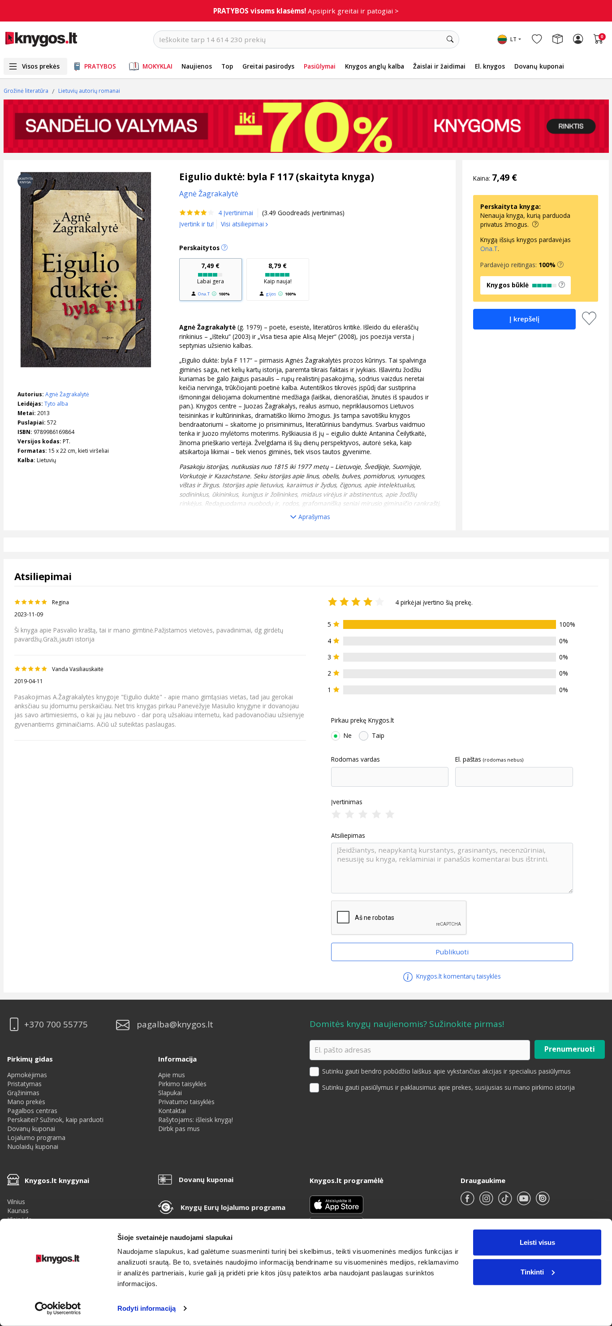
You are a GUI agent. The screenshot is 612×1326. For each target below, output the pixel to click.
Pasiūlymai (320, 66)
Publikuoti (452, 951)
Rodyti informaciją (146, 1308)
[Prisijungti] (578, 39)
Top (227, 66)
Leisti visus (537, 1242)
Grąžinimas (23, 1092)
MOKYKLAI (157, 66)
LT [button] (513, 39)
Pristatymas (24, 1083)
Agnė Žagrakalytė (67, 394)
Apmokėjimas (27, 1074)
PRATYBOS (100, 66)
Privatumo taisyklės (186, 1101)
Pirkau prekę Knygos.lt (362, 720)
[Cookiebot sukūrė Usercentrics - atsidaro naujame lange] (58, 1308)
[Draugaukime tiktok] (505, 1202)
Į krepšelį (524, 318)
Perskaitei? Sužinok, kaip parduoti (55, 1119)
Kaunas (18, 1210)
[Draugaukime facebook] (468, 1202)
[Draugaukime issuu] (542, 1202)
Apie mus (171, 1074)
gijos (271, 294)
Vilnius (16, 1201)
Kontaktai (172, 1110)
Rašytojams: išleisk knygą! (195, 1119)
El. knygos (490, 66)
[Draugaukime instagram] (487, 1202)
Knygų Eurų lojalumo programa (233, 1207)
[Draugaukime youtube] (524, 1202)
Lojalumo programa (36, 1137)
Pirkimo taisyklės (182, 1083)
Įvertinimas (346, 802)
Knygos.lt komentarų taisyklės (457, 976)
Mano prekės (26, 1101)
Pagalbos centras (32, 1110)
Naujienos (196, 66)
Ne (348, 736)
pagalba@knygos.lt (175, 1024)
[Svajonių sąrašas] (537, 39)
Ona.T (204, 294)
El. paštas (468, 759)
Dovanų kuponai (539, 66)
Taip (378, 736)
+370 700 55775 (56, 1024)
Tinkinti (532, 1271)
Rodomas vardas (355, 759)
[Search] (450, 39)
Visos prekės (41, 66)
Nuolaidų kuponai (32, 1146)
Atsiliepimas (348, 836)
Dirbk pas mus (179, 1128)
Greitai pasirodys (268, 66)
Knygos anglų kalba (374, 66)
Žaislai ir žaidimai (439, 66)
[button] (560, 264)
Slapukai (170, 1092)
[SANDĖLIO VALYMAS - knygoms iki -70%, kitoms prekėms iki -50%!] (306, 126)
